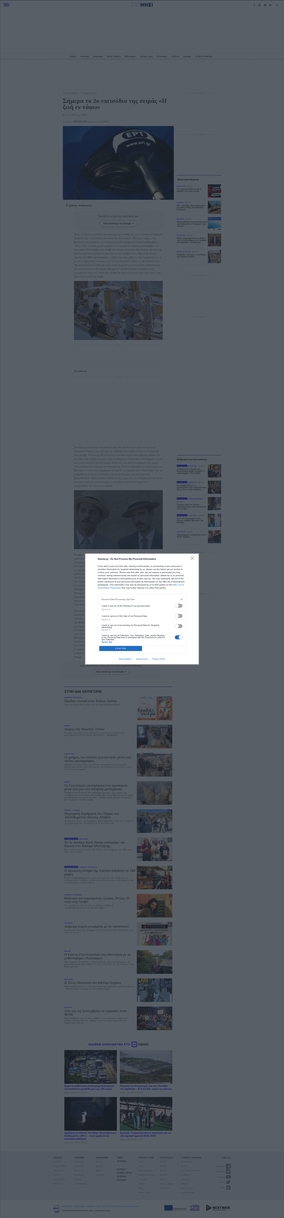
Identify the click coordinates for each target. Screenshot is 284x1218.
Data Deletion (125, 659)
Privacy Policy (158, 659)
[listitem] (142, 599)
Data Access (142, 659)
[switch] (179, 606)
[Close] (193, 559)
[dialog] (142, 609)
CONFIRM (120, 648)
